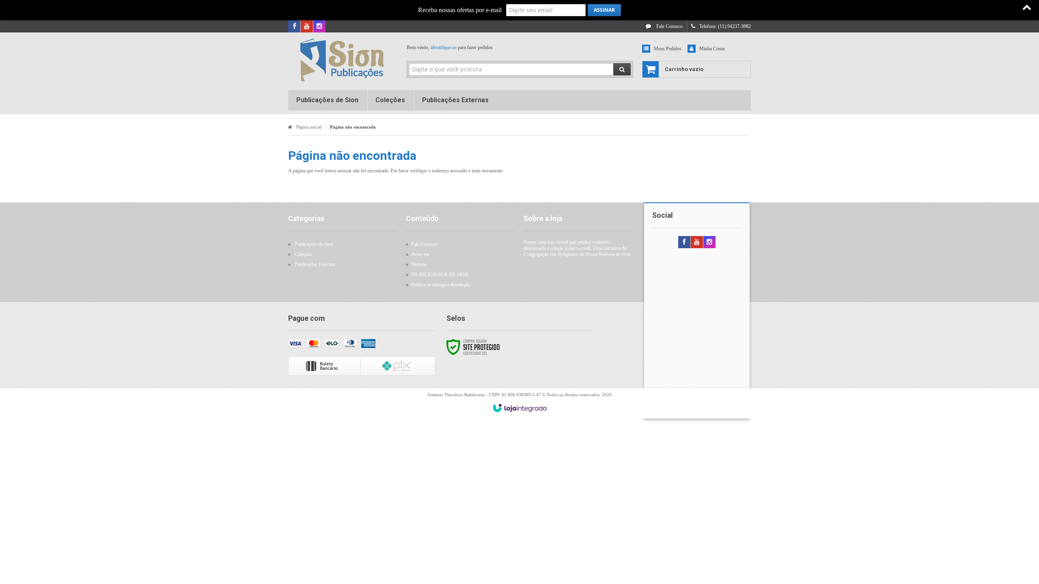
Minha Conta (711, 49)
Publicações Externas (315, 264)
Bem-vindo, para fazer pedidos (450, 47)
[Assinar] (604, 10)
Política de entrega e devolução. (441, 285)
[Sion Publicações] (341, 59)
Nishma (418, 264)
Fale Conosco (669, 26)
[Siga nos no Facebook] (294, 27)
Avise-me (420, 254)
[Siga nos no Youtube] (307, 27)
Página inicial (308, 127)
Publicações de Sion (314, 244)
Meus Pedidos (667, 49)
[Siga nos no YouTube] (697, 242)
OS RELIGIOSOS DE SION (439, 274)
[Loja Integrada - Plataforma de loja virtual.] (519, 408)
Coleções (303, 254)
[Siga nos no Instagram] (319, 27)
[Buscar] (622, 69)
